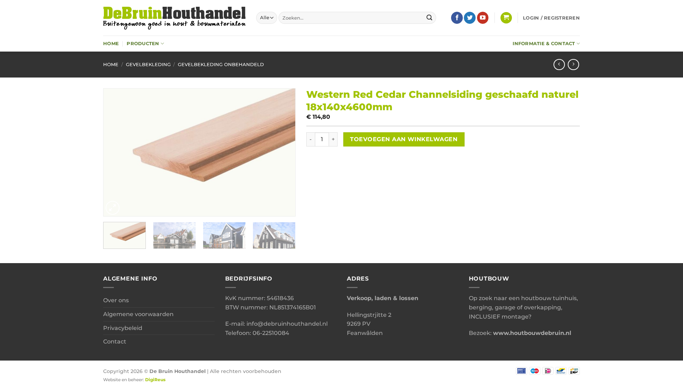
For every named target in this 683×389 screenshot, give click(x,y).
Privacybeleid (122, 328)
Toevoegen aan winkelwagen (403, 139)
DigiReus (155, 379)
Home (111, 43)
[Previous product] (573, 64)
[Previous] (116, 152)
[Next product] (559, 64)
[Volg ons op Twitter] (470, 18)
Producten (143, 43)
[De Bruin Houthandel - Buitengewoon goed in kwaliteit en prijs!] (174, 18)
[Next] (282, 152)
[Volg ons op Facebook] (457, 18)
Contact (114, 341)
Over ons (116, 300)
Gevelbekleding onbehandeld (221, 64)
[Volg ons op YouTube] (483, 18)
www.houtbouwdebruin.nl (532, 333)
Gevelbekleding (148, 64)
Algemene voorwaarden (138, 314)
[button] (506, 18)
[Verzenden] (429, 18)
